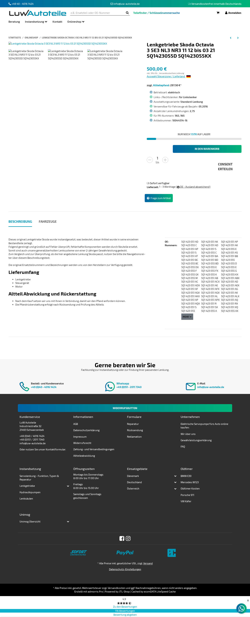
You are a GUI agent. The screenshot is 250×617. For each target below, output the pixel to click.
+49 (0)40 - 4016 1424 (43, 386)
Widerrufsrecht (82, 442)
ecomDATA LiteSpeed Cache (160, 591)
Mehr (186, 316)
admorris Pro (95, 591)
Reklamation (134, 436)
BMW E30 (186, 475)
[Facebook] (121, 538)
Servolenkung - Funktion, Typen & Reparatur (39, 477)
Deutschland (134, 482)
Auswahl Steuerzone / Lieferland (166, 76)
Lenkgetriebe (27, 485)
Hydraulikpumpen (30, 492)
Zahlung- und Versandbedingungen (93, 449)
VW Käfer (186, 501)
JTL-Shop (124, 591)
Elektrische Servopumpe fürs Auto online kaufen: (204, 425)
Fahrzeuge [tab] (48, 221)
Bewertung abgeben (125, 614)
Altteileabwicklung (84, 455)
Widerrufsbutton (125, 408)
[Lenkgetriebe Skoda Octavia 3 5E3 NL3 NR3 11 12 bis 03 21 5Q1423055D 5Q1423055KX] (58, 43)
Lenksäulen (26, 498)
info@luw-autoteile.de (210, 386)
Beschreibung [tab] (20, 221)
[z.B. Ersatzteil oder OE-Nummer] (127, 13)
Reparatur (133, 423)
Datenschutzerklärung (86, 430)
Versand (148, 563)
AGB (75, 423)
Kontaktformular (55, 449)
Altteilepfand (161, 85)
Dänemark (133, 475)
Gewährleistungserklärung (196, 440)
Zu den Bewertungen (125, 606)
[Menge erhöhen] (165, 160)
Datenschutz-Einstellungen (125, 569)
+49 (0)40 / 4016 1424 (32, 435)
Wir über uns (188, 433)
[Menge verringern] (150, 160)
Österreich (133, 488)
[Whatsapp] (241, 608)
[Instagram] (128, 538)
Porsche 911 (187, 494)
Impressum (80, 436)
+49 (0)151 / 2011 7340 (32, 439)
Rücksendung (135, 430)
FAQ (183, 446)
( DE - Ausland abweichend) (193, 186)
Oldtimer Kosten (190, 488)
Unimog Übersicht (30, 521)
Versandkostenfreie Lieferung (171, 73)
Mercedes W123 (190, 482)
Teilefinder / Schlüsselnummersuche (156, 12)
